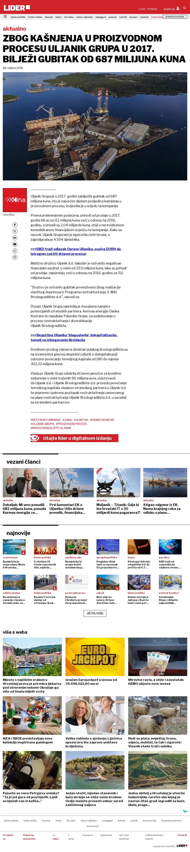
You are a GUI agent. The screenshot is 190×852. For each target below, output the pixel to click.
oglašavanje (106, 835)
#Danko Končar (102, 420)
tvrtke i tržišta (35, 17)
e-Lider (141, 9)
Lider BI (123, 17)
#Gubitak (81, 420)
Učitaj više (95, 613)
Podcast (121, 820)
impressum (87, 835)
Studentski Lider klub (171, 820)
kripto (59, 17)
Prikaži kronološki (175, 16)
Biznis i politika (11, 820)
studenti (144, 17)
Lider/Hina (8, 214)
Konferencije (93, 826)
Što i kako (71, 820)
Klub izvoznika (149, 820)
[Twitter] (14, 231)
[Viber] (14, 257)
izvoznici (133, 17)
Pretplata (152, 9)
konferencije (157, 17)
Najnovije (18, 533)
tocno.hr (182, 835)
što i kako (69, 17)
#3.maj (67, 420)
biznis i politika (18, 17)
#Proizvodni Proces (71, 424)
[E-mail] (14, 244)
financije (49, 17)
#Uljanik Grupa (42, 424)
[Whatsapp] (14, 250)
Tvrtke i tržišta (30, 820)
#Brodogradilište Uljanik (51, 428)
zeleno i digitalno (84, 17)
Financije (46, 820)
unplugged (101, 17)
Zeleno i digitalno (89, 820)
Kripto (58, 820)
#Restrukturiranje (46, 420)
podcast (113, 17)
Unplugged (107, 820)
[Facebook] (14, 224)
